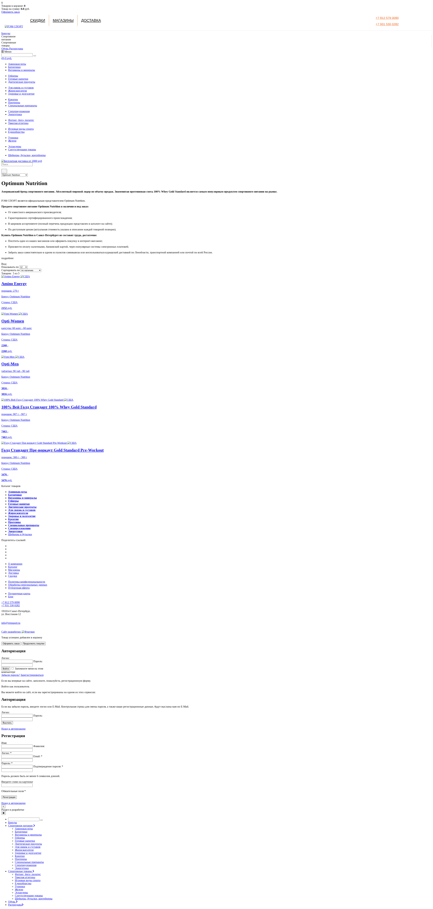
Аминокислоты (17, 64)
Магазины (63, 20)
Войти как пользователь (15, 686)
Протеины (14, 102)
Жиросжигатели (17, 90)
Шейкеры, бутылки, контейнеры (27, 155)
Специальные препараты (22, 105)
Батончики (14, 67)
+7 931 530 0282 (387, 24)
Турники (13, 137)
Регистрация (9, 797)
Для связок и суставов (21, 87)
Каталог (12, 566)
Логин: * (6, 753)
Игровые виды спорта (21, 128)
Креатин (13, 99)
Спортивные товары (20, 871)
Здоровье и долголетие (21, 93)
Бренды (5, 33)
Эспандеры (14, 146)
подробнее (7, 258)
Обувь (5, 48)
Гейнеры (13, 75)
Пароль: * (7, 763)
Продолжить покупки (33, 643)
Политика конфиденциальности (26, 581)
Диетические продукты (21, 81)
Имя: (4, 742)
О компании (15, 563)
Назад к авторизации (13, 728)
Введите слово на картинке (17, 781)
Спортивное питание (20, 825)
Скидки (37, 20)
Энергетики (15, 114)
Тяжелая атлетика (18, 123)
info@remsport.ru (10, 622)
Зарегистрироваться (31, 675)
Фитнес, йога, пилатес (21, 120)
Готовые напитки (18, 78)
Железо (12, 140)
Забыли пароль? (10, 675)
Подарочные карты (19, 593)
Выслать (7, 723)
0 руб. (6, 58)
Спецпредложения (19, 111)
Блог (11, 596)
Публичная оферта (19, 587)
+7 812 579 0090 (387, 18)
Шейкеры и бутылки (20, 534)
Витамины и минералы (21, 70)
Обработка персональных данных (27, 584)
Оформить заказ (10, 11)
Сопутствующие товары (22, 149)
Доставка (91, 20)
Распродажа (16, 48)
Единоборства (16, 131)
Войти (6, 668)
